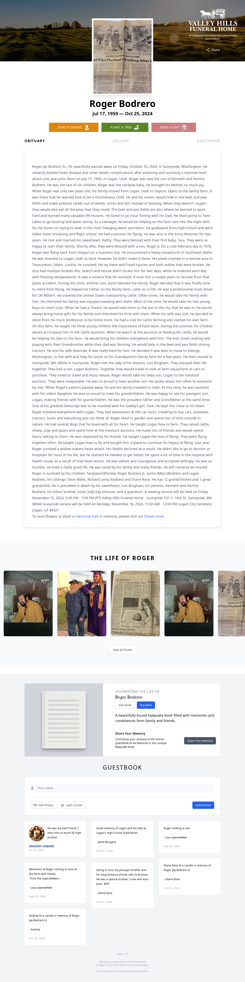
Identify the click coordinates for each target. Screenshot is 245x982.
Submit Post (203, 805)
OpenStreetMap (126, 971)
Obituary (34, 140)
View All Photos (122, 650)
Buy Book (146, 705)
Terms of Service (133, 965)
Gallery (121, 140)
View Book (124, 705)
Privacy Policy (112, 965)
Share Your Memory (200, 740)
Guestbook (208, 140)
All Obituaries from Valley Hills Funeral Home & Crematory (213, 37)
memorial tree (86, 516)
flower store (154, 516)
